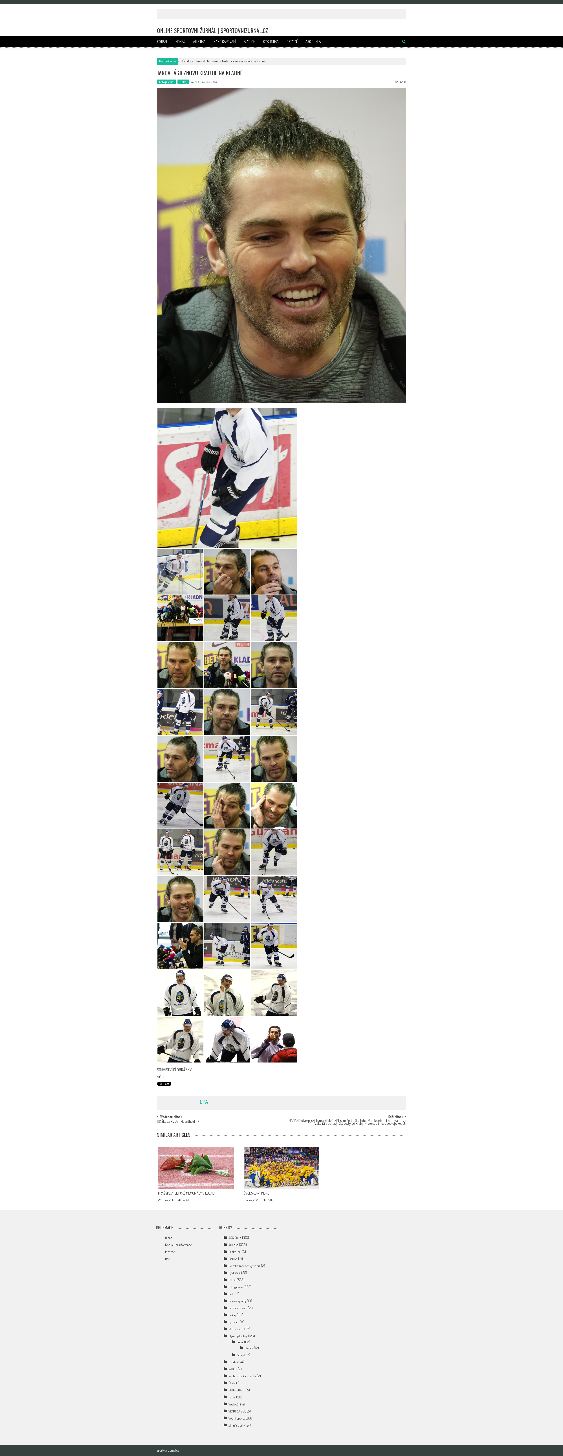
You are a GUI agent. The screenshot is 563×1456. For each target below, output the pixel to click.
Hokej (180, 41)
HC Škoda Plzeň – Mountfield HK (178, 1122)
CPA (197, 82)
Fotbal (162, 41)
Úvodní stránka (192, 61)
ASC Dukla (313, 41)
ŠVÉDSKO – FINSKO (256, 1193)
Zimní (240, 1355)
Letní (240, 1342)
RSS (167, 1259)
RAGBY (232, 1369)
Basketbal (234, 1252)
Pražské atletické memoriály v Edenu (186, 1193)
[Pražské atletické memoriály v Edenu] (196, 1168)
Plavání (249, 1348)
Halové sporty (237, 1301)
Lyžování (233, 1322)
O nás (168, 1238)
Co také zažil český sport (244, 1266)
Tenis (232, 1397)
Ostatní (292, 41)
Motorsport (236, 1329)
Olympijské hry (237, 1336)
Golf (231, 1294)
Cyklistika (271, 41)
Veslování (234, 1404)
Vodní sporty (236, 1418)
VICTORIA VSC (237, 1411)
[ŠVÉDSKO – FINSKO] (282, 1168)
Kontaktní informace (178, 1245)
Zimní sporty (236, 1425)
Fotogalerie (211, 61)
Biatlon (249, 41)
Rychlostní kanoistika (242, 1376)
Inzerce (170, 1252)
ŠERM (232, 1383)
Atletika (199, 41)
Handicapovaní (225, 41)
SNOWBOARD (236, 1390)
